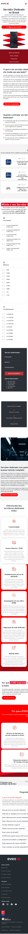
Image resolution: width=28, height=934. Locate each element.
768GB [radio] (8, 289)
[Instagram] (7, 904)
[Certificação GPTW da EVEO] (3, 914)
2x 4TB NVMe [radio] (9, 339)
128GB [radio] (8, 273)
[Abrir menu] (26, 3)
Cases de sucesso (14, 62)
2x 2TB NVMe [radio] (9, 336)
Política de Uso (4, 930)
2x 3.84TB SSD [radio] (9, 320)
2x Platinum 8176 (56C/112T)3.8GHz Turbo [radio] (13, 240)
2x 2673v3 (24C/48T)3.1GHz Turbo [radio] (11, 235)
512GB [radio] (8, 285)
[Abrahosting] (6, 919)
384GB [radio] (8, 282)
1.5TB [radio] (7, 295)
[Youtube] (16, 904)
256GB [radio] (8, 279)
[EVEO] (6, 4)
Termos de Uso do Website (14, 930)
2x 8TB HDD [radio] (9, 327)
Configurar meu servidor (14, 27)
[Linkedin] (3, 904)
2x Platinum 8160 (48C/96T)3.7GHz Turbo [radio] (13, 230)
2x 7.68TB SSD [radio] (9, 323)
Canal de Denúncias (5, 926)
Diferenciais (14, 59)
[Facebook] (11, 904)
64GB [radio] (7, 270)
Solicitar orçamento (14, 373)
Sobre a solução (14, 56)
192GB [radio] (8, 276)
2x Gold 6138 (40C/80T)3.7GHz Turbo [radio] (12, 226)
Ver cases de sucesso (9, 697)
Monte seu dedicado (14, 53)
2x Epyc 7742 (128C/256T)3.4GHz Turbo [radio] (12, 249)
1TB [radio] (7, 292)
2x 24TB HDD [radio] (9, 330)
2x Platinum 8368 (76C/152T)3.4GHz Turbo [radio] (13, 244)
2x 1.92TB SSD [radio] (9, 317)
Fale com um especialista (12, 104)
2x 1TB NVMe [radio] (9, 333)
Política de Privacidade (16, 926)
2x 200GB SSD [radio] (9, 314)
